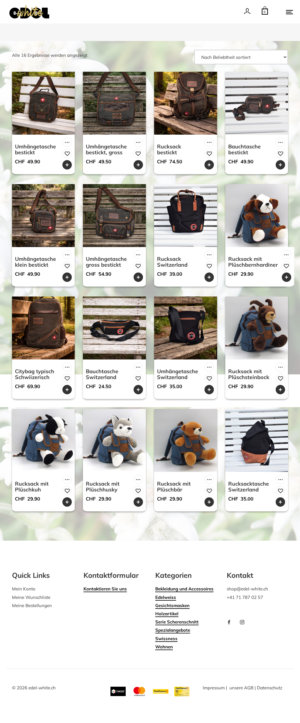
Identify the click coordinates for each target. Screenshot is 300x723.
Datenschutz (269, 688)
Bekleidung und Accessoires (184, 589)
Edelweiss (165, 597)
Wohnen (164, 647)
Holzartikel (166, 613)
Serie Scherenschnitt (177, 622)
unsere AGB (241, 688)
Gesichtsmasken (172, 605)
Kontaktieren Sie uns (105, 589)
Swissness (166, 638)
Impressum (214, 688)
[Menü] (285, 11)
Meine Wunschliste (31, 597)
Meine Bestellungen (32, 605)
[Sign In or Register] (247, 13)
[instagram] (244, 622)
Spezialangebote (172, 630)
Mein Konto (23, 589)
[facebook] (231, 622)
